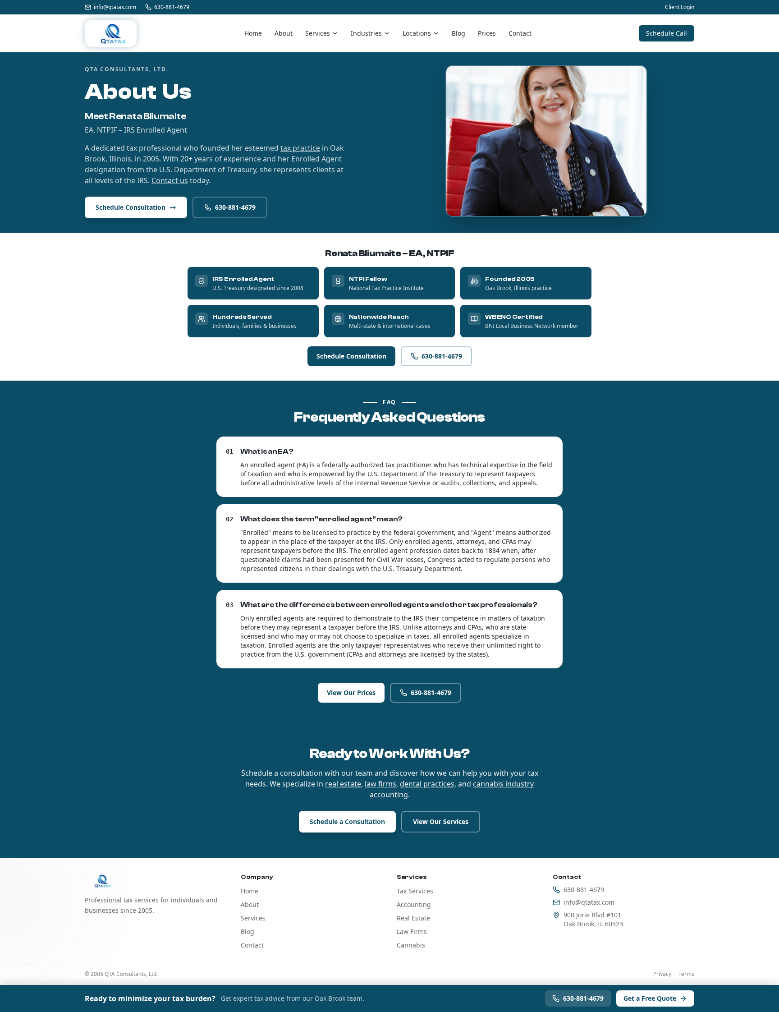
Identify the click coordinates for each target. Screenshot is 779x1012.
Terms (686, 974)
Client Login (679, 7)
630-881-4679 (171, 7)
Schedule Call (666, 33)
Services (317, 33)
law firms (380, 784)
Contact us (169, 180)
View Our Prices (351, 692)
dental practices (427, 784)
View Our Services (440, 821)
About (284, 33)
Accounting (414, 904)
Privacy (662, 974)
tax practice (300, 148)
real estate (343, 784)
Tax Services (415, 891)
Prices (487, 33)
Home (253, 33)
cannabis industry (503, 784)
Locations (417, 33)
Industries (366, 33)
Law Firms (412, 931)
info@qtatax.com (115, 7)
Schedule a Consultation (347, 821)
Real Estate (413, 918)
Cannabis (411, 945)
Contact (520, 33)
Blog (458, 33)
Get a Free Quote (649, 998)
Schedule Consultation (130, 207)
